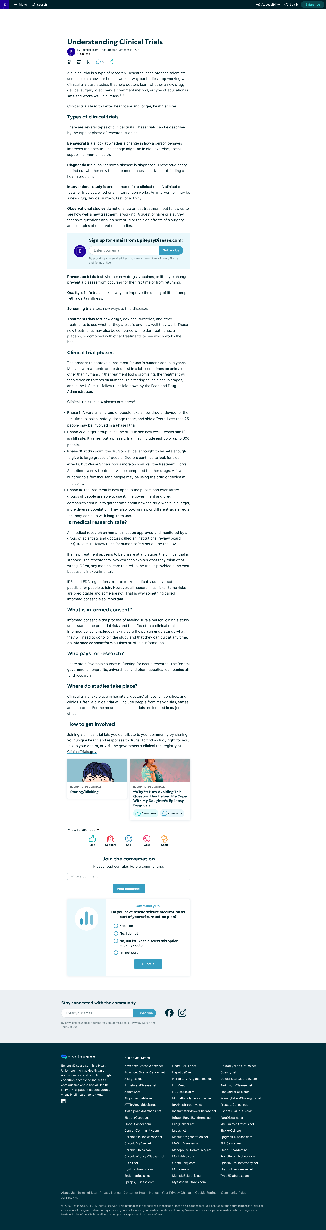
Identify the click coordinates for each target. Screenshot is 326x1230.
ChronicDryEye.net (137, 1143)
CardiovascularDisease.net (143, 1137)
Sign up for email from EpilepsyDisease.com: (136, 240)
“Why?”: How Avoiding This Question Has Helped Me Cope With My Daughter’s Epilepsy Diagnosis (160, 798)
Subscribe (312, 4)
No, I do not (129, 933)
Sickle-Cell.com (231, 1130)
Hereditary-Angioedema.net (192, 1079)
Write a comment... (85, 876)
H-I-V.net (178, 1085)
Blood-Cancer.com (137, 1124)
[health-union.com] (78, 1057)
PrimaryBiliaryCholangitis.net (240, 1098)
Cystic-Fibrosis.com (138, 1169)
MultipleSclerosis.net (187, 1175)
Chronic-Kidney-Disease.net (144, 1156)
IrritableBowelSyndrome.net (192, 1117)
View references (82, 829)
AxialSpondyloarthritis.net (142, 1111)
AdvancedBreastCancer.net (143, 1066)
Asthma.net (132, 1092)
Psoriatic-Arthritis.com (236, 1111)
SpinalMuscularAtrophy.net (239, 1163)
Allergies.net (133, 1079)
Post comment (129, 889)
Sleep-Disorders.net (234, 1150)
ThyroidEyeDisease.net (236, 1169)
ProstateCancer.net (234, 1104)
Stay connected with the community (98, 1002)
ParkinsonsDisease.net (236, 1085)
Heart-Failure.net (184, 1066)
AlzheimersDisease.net (140, 1085)
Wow (144, 840)
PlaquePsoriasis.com (235, 1092)
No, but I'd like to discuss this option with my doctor (149, 943)
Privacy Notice (169, 258)
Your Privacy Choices (177, 1192)
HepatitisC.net (182, 1072)
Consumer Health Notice (141, 1192)
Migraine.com (181, 1169)
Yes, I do (126, 926)
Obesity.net (228, 1072)
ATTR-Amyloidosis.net (140, 1104)
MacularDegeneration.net (190, 1137)
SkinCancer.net (231, 1143)
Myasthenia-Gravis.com (189, 1182)
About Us (68, 1192)
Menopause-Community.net (191, 1150)
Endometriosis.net (137, 1175)
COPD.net (131, 1163)
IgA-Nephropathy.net (187, 1104)
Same (162, 840)
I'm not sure (129, 953)
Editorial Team (89, 49)
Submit (148, 964)
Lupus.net (179, 1130)
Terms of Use (103, 262)
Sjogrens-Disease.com (236, 1137)
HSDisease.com (183, 1092)
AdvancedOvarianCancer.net (144, 1072)
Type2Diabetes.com (234, 1175)
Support (109, 840)
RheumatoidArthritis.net (237, 1124)
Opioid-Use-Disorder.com (238, 1079)
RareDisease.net (231, 1117)
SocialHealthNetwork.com (239, 1156)
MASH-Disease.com (186, 1143)
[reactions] (112, 61)
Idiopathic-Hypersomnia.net (192, 1098)
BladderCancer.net (137, 1117)
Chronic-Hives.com (138, 1150)
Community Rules (233, 1192)
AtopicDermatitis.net (139, 1098)
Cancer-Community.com (141, 1130)
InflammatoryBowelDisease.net (194, 1111)
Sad (126, 840)
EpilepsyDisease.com (139, 1182)
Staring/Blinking (84, 791)
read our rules (117, 866)
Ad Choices (69, 1198)
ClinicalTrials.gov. (82, 752)
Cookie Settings (206, 1192)
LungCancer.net (183, 1124)
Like (90, 840)
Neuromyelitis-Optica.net (238, 1066)
